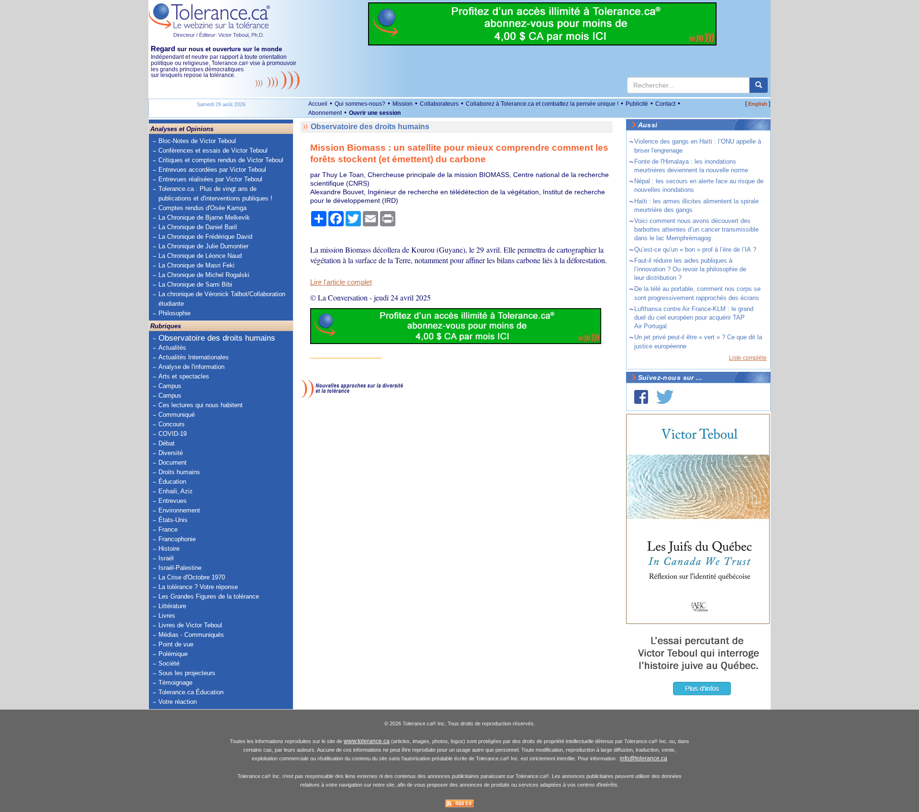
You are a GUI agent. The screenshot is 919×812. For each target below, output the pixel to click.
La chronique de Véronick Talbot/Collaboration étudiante (221, 298)
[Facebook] (641, 397)
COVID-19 (172, 433)
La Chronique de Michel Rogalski (203, 274)
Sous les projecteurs (186, 673)
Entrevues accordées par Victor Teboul (212, 169)
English (757, 104)
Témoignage (175, 682)
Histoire (168, 548)
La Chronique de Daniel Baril (197, 227)
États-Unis (173, 519)
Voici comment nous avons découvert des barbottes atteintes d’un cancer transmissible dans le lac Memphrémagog (696, 229)
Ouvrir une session (375, 113)
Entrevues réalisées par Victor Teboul (210, 179)
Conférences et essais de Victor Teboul (213, 150)
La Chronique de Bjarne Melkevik (204, 217)
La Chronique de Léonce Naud (200, 255)
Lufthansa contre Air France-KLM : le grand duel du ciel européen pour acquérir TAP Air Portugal (693, 317)
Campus (169, 385)
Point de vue (175, 644)
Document (172, 462)
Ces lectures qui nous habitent (200, 405)
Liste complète (748, 358)
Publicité (637, 103)
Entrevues (172, 500)
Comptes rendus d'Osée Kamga (202, 207)
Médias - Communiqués (191, 634)
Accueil (317, 103)
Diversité (170, 452)
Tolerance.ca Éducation (191, 692)
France (168, 529)
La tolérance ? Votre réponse (198, 586)
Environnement (179, 510)
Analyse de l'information (191, 366)
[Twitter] (664, 397)
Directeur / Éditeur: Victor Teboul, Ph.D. (218, 35)
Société (168, 663)
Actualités (172, 347)
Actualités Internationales (193, 357)
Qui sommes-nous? (360, 103)
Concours (171, 424)
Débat (166, 443)
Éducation (172, 481)
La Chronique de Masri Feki (196, 265)
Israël (166, 558)
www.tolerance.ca (367, 741)
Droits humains (179, 472)
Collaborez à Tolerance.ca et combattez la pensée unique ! (542, 103)
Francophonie (177, 539)
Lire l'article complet (341, 282)
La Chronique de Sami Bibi (195, 284)
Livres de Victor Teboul (190, 625)
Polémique (173, 653)
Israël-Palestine (180, 567)
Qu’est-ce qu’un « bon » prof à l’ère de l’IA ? (695, 249)
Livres (166, 615)
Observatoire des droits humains (216, 338)
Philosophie (174, 313)
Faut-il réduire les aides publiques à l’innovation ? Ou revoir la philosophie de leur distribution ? (690, 269)
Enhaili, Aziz (175, 491)
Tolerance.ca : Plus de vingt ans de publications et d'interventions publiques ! (215, 193)
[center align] (758, 85)
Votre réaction (177, 701)
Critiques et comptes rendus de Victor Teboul (220, 160)
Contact (665, 103)
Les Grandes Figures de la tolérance (208, 596)
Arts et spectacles (183, 376)
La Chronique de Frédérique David (205, 236)
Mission (402, 103)
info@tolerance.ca (643, 758)
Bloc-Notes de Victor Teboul (197, 141)
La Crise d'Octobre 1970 (191, 577)
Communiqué (176, 414)
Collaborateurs (439, 103)
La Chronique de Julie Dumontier (203, 246)
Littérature (172, 606)
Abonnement (325, 113)
